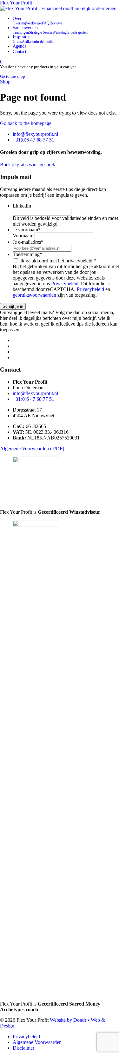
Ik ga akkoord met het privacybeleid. (58, 260)
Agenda (19, 46)
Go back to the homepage (25, 123)
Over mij (19, 23)
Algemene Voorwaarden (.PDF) (32, 448)
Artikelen (29, 41)
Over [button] (17, 18)
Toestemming (27, 254)
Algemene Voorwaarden (37, 1042)
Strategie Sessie (40, 32)
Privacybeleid (64, 283)
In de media (44, 41)
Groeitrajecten (77, 32)
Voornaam (23, 235)
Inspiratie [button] (21, 36)
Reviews (56, 23)
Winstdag (59, 32)
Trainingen (21, 32)
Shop (5, 81)
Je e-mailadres (28, 242)
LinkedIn (22, 205)
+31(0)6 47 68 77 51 (33, 139)
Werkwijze (34, 23)
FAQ (46, 23)
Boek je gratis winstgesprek (27, 164)
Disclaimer (23, 1048)
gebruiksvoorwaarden (34, 295)
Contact (19, 51)
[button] (1, 61)
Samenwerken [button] (25, 27)
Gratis (17, 41)
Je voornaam (27, 229)
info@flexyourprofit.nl (35, 134)
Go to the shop (12, 76)
